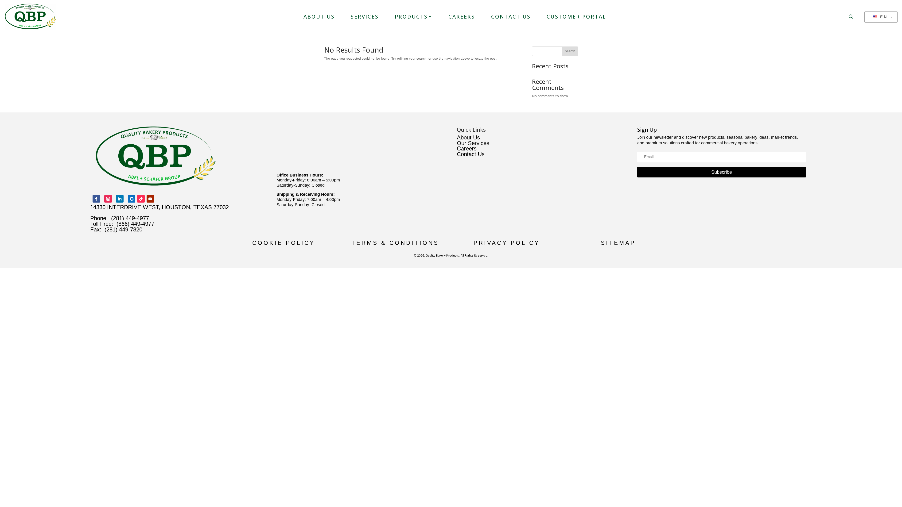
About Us (319, 16)
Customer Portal (576, 16)
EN (883, 17)
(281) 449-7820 (121, 229)
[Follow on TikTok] (141, 199)
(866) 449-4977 (135, 224)
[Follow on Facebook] (96, 199)
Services (365, 16)
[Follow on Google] (131, 199)
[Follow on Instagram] (108, 199)
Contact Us (511, 16)
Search (570, 51)
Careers (461, 16)
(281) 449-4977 (130, 218)
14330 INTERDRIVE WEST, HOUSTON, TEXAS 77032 (159, 207)
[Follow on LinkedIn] (120, 199)
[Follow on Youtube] (150, 199)
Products (411, 16)
